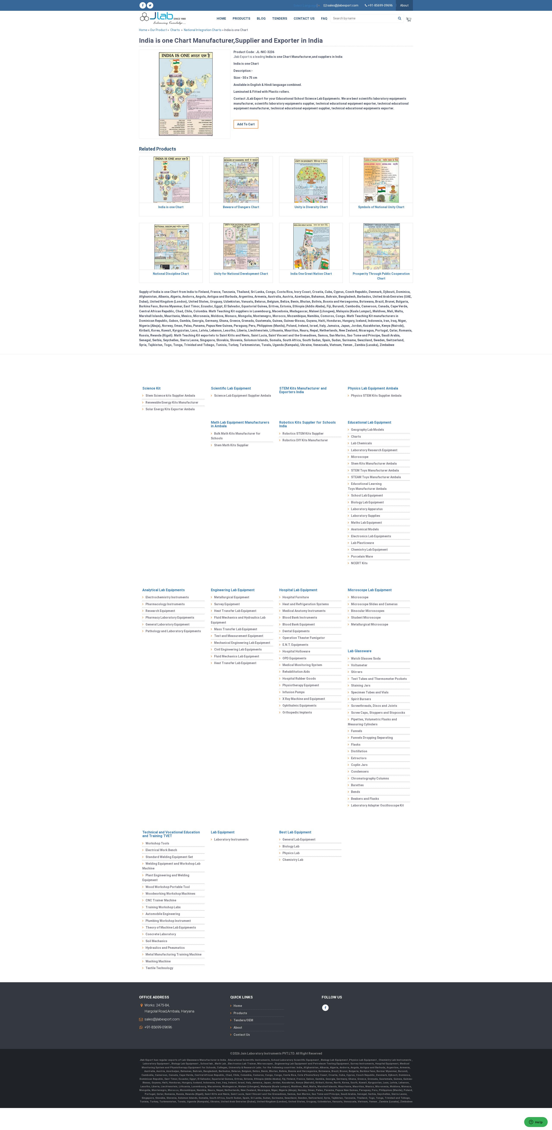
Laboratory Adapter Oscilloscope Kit (377, 805)
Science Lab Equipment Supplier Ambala (242, 395)
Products (241, 18)
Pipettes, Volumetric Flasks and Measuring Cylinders (372, 722)
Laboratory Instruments (231, 839)
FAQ (324, 18)
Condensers (360, 771)
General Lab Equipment (298, 839)
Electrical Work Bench (161, 850)
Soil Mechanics (156, 941)
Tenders (279, 18)
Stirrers (356, 672)
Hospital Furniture (295, 597)
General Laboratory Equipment (168, 624)
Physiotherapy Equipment (300, 685)
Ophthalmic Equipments (299, 705)
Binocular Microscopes (367, 611)
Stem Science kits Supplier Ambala (170, 395)
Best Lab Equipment (295, 832)
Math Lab (221, 1063)
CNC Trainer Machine (161, 900)
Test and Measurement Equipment (238, 636)
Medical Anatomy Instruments (304, 611)
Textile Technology (159, 968)
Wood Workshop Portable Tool (168, 887)
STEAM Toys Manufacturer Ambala (376, 477)
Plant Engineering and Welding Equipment (165, 878)
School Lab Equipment (367, 495)
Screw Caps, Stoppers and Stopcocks (378, 712)
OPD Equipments (294, 658)
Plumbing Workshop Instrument (168, 921)
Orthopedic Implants (297, 712)
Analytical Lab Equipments (163, 590)
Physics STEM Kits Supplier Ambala (376, 395)
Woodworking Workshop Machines (170, 893)
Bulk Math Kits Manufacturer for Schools (235, 436)
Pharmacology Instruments (165, 604)
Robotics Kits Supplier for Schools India (307, 424)
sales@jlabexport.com (162, 1019)
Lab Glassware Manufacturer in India (204, 1060)
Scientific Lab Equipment (231, 388)
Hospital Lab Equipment (298, 590)
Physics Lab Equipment (363, 1060)
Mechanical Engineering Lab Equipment (242, 642)
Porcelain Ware (362, 556)
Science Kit (151, 388)
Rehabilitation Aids (296, 671)
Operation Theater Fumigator (303, 638)
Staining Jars (360, 685)
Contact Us (304, 18)
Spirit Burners (361, 699)
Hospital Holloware (296, 651)
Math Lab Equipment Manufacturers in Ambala (240, 424)
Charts (175, 30)
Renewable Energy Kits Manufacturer (172, 402)
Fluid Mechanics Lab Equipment (236, 656)
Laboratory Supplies (365, 515)
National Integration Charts (202, 30)
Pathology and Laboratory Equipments (173, 631)
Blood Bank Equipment (298, 624)
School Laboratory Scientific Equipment (295, 1060)
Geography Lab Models (367, 429)
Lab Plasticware (362, 543)
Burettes (357, 785)
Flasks (356, 744)
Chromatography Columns (370, 778)
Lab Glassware (360, 651)
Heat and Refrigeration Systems (305, 604)
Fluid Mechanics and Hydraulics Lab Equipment (238, 620)
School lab (206, 1063)
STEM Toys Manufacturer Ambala (375, 470)
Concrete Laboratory (161, 934)
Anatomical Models (365, 529)
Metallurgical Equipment (231, 597)
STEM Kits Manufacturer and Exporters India (302, 390)
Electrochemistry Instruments (167, 597)
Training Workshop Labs (163, 907)
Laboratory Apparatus (367, 509)
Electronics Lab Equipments (371, 536)
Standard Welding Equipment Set (169, 857)
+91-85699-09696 (158, 1027)
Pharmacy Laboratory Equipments (170, 617)
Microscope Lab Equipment (370, 590)
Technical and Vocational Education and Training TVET (171, 834)
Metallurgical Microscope (369, 624)
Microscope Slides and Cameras (374, 604)
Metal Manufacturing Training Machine (173, 954)
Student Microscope (366, 617)
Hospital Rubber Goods (299, 678)
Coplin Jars (359, 765)
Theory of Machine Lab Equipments (171, 927)
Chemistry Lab (292, 859)
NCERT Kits (359, 563)
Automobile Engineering (163, 914)
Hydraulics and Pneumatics (165, 947)
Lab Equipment (223, 832)
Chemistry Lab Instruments (395, 1060)
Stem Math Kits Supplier (231, 445)
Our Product (158, 30)
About (404, 5)
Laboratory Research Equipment (374, 450)
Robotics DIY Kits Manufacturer (305, 440)
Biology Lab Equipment (367, 502)
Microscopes (265, 1063)
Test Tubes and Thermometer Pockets (379, 679)
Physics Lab (291, 853)
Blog (261, 18)
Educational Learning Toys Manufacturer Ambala (367, 486)
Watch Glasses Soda (366, 658)
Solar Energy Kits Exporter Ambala (170, 409)
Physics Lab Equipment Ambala (373, 388)
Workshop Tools (157, 843)
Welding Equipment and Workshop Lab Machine (171, 866)
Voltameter (359, 665)
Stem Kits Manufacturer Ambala (374, 463)
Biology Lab (290, 846)
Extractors (359, 758)
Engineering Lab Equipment (233, 590)
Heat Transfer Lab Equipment (235, 611)
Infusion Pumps (293, 692)
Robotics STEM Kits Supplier (303, 433)
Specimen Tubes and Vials (370, 692)
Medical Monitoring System (302, 665)
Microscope (359, 457)
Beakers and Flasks (365, 798)
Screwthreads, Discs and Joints (374, 705)
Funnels (356, 731)
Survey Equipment (227, 604)
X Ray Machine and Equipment (303, 699)
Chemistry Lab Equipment (369, 549)
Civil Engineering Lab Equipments (238, 649)
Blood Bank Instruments (299, 617)
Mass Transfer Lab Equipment (235, 629)
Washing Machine (158, 961)
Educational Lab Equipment (369, 422)
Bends (355, 792)
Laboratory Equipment (156, 1063)
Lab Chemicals (361, 443)
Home (221, 18)
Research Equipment (160, 611)
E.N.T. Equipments (295, 644)
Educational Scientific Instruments (249, 1060)
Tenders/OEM (243, 1020)
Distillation (359, 751)
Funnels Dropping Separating (372, 737)
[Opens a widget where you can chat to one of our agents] (536, 1122)
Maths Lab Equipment (366, 522)
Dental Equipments (296, 631)
